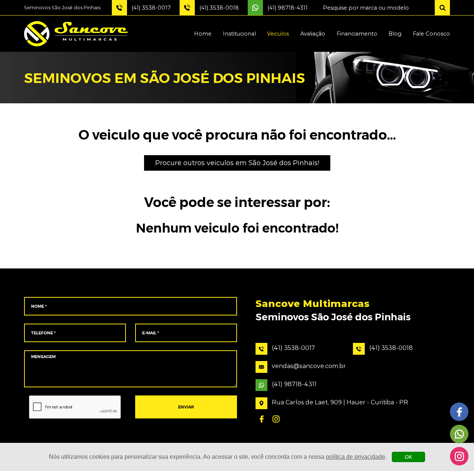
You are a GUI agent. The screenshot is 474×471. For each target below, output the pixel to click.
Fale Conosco (431, 33)
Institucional (239, 33)
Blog (394, 33)
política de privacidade (355, 457)
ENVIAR (186, 407)
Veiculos (278, 33)
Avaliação (312, 33)
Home (202, 33)
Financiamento (357, 33)
